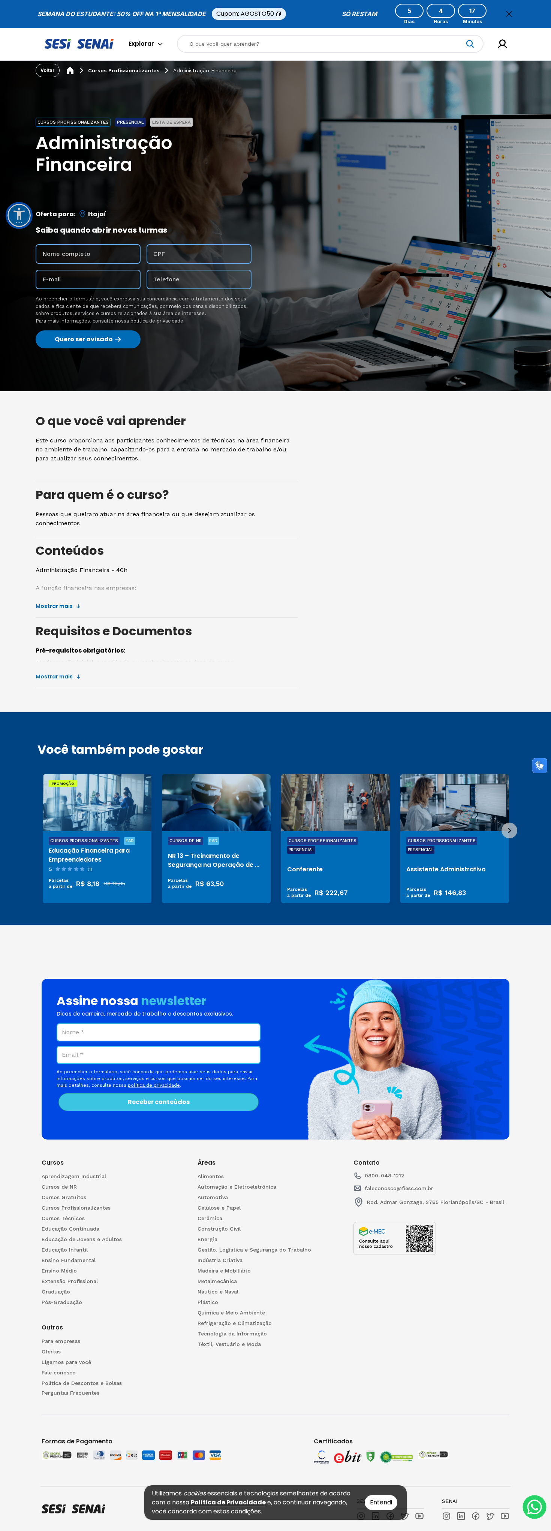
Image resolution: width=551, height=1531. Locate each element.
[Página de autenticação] (502, 44)
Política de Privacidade (228, 1502)
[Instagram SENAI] (446, 1516)
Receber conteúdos (159, 1102)
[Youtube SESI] (419, 1516)
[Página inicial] (70, 70)
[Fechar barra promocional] (509, 13)
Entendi (381, 1502)
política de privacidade (156, 321)
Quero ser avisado (84, 339)
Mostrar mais (54, 606)
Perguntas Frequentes (70, 1393)
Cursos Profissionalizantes (124, 70)
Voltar (47, 70)
